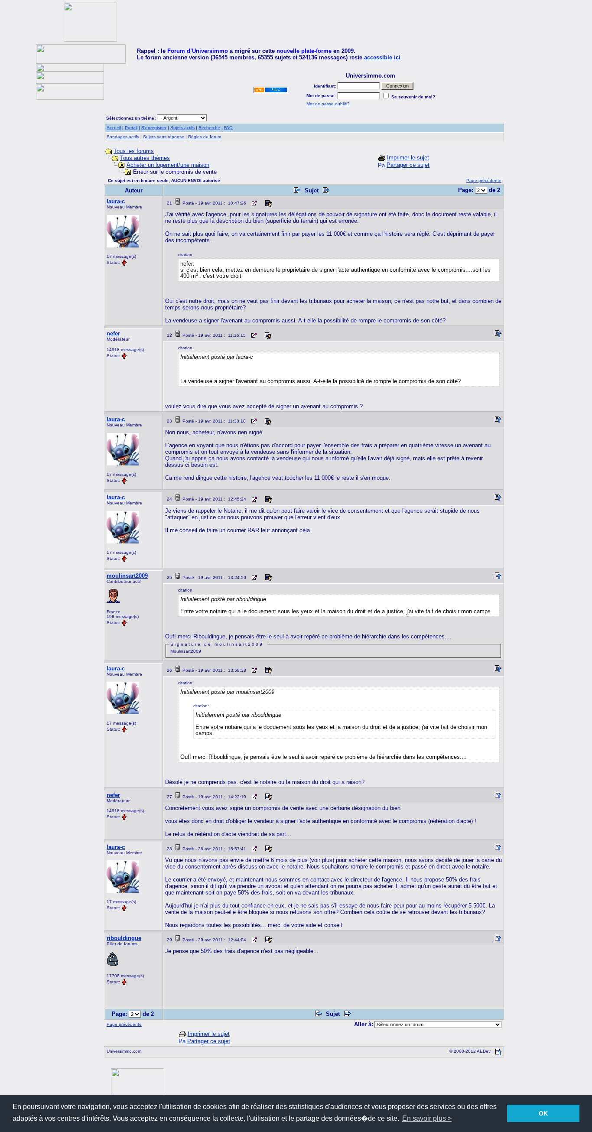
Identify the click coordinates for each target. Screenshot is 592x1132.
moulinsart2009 (127, 576)
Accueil (114, 127)
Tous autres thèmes (145, 158)
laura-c (116, 201)
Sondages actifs (123, 136)
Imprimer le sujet (408, 157)
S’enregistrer (153, 127)
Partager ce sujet (408, 165)
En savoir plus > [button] (427, 1118)
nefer (113, 333)
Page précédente (483, 180)
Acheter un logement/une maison (168, 165)
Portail (131, 127)
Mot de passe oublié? (328, 103)
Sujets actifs (182, 127)
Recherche (209, 127)
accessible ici (382, 57)
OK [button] (543, 1113)
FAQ (228, 127)
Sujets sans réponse (163, 136)
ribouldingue (124, 938)
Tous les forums (134, 151)
